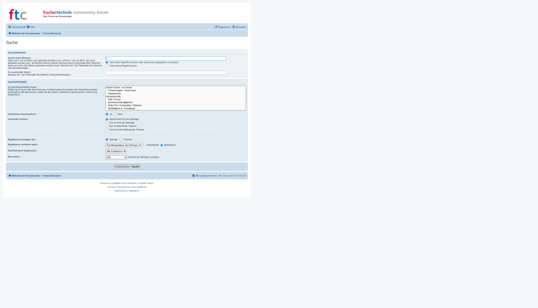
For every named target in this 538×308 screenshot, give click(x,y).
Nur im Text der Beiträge (121, 122)
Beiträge (113, 139)
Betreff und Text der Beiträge (124, 119)
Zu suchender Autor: (19, 72)
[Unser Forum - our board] (175, 87)
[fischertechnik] (175, 96)
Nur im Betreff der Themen (123, 126)
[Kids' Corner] (175, 99)
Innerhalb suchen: (18, 119)
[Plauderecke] (175, 93)
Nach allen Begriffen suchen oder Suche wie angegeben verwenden (143, 62)
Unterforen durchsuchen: (22, 114)
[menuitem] (30, 27)
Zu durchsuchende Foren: (22, 87)
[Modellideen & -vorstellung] (175, 108)
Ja (110, 114)
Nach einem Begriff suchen (123, 65)
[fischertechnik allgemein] (175, 102)
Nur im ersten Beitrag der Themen (126, 129)
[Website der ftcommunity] (25, 13)
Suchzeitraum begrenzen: (22, 150)
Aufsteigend (152, 145)
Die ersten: (14, 156)
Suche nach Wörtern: (19, 58)
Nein (119, 114)
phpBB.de (141, 187)
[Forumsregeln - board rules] (175, 90)
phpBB (115, 183)
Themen (127, 139)
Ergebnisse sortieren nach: (23, 144)
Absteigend (169, 145)
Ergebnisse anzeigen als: (22, 139)
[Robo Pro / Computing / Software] (175, 105)
